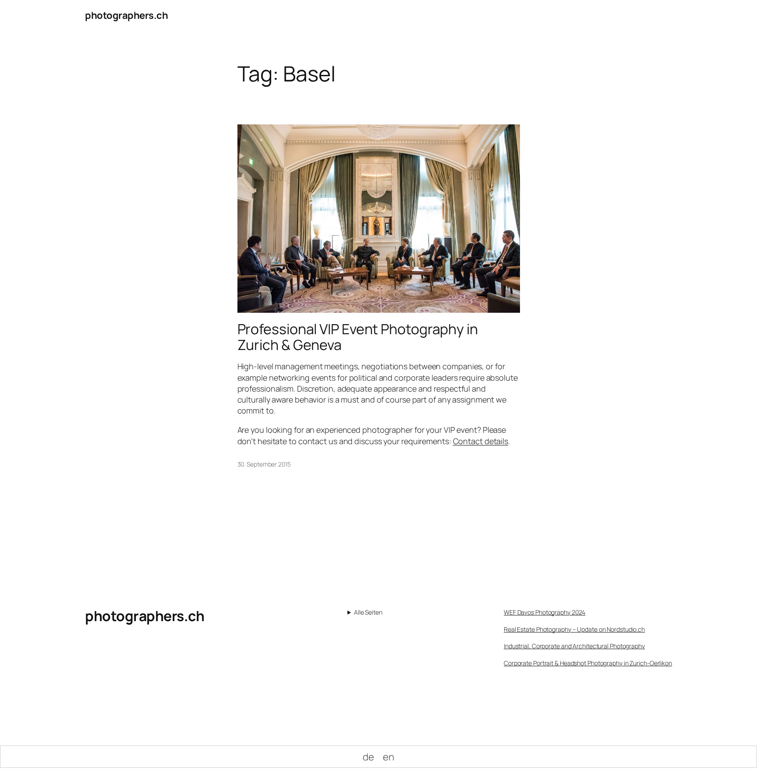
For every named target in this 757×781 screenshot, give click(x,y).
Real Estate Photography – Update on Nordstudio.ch (574, 629)
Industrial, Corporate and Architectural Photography (574, 646)
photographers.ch (126, 15)
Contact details (481, 441)
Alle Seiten (368, 612)
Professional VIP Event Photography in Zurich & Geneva (357, 337)
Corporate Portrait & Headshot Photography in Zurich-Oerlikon (588, 663)
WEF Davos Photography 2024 (544, 612)
